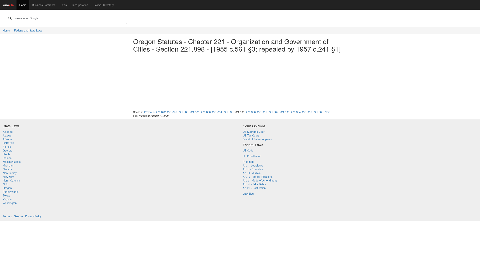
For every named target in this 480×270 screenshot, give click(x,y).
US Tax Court (251, 135)
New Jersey (10, 173)
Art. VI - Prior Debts (254, 184)
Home (22, 5)
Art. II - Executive (253, 169)
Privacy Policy (33, 216)
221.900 (251, 112)
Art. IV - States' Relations (257, 176)
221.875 (172, 112)
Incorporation (80, 5)
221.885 (195, 112)
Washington (10, 203)
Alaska (7, 135)
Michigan (8, 165)
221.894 (217, 112)
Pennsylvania (11, 192)
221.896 (228, 112)
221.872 (161, 112)
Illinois (6, 154)
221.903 (285, 112)
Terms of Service (13, 216)
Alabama (8, 132)
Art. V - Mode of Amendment (260, 180)
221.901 (262, 112)
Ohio (5, 184)
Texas (6, 195)
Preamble (248, 162)
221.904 (296, 112)
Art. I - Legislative (253, 165)
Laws (64, 5)
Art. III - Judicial (252, 173)
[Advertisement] (240, 81)
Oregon (7, 188)
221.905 (307, 112)
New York (8, 176)
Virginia (7, 199)
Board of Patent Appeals (257, 139)
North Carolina (11, 180)
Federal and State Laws (28, 30)
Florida (7, 146)
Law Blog (248, 193)
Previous (149, 112)
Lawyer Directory (104, 5)
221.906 (318, 112)
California (8, 143)
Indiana (7, 158)
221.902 (273, 112)
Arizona (7, 139)
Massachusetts (12, 162)
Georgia (7, 150)
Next (327, 112)
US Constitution (252, 156)
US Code (248, 150)
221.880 (183, 112)
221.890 (206, 112)
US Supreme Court (254, 132)
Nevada (7, 169)
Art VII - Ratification (254, 188)
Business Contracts (43, 5)
